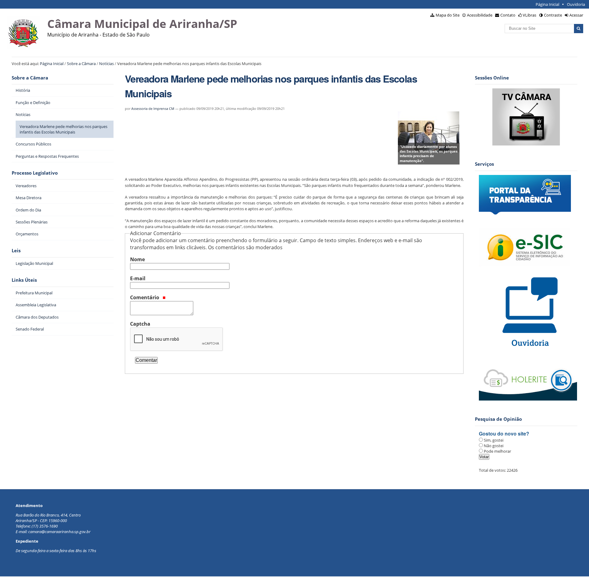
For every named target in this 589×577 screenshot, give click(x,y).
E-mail (137, 278)
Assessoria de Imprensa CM (152, 108)
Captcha (140, 323)
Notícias (106, 63)
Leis (16, 250)
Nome (137, 259)
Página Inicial (547, 4)
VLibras (529, 15)
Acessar (576, 15)
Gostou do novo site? (504, 433)
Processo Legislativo (35, 173)
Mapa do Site (448, 15)
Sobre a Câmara (81, 63)
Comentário (145, 297)
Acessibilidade (479, 15)
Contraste (553, 15)
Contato (507, 15)
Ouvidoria (576, 4)
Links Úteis (24, 280)
